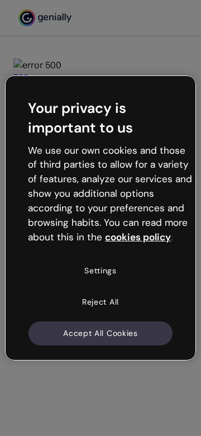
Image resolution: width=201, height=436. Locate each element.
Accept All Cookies (100, 333)
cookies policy (138, 236)
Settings (100, 271)
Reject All (100, 302)
